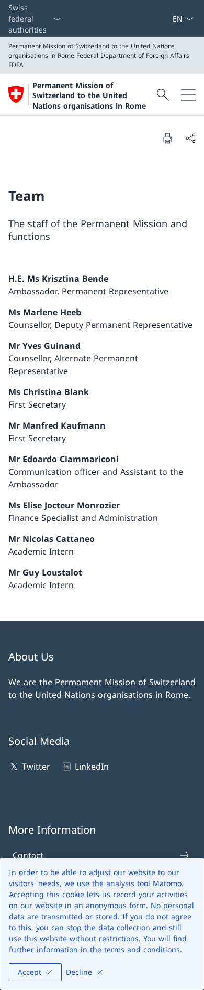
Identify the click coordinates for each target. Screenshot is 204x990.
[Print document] (167, 138)
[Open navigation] (188, 94)
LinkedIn (91, 766)
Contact (28, 855)
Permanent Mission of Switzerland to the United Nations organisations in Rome (89, 95)
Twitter (36, 766)
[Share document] (190, 138)
